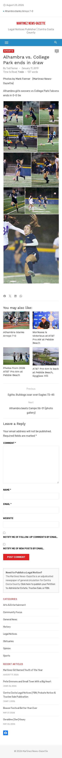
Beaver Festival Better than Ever (20, 708)
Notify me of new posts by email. (23, 548)
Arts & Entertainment (14, 605)
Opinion (7, 648)
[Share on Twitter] (10, 296)
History (7, 626)
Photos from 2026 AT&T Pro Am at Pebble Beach (14, 372)
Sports (8, 51)
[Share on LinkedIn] (15, 296)
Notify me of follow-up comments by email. (30, 537)
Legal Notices (10, 634)
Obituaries (8, 641)
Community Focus (12, 612)
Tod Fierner (12, 68)
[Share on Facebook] (4, 296)
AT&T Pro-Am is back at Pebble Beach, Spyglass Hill (46, 372)
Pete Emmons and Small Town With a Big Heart (27, 681)
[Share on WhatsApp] (20, 296)
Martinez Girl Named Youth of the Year (23, 670)
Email (7, 504)
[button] (13, 113)
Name (7, 490)
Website (8, 518)
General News (10, 619)
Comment (9, 443)
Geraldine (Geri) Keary (14, 719)
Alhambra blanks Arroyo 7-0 (19, 11)
